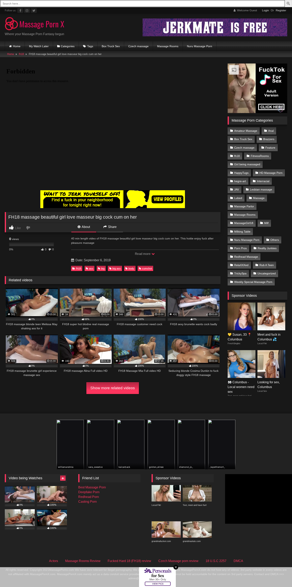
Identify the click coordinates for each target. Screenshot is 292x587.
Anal (271, 130)
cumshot (147, 268)
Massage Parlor (244, 206)
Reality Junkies (267, 248)
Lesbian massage (261, 189)
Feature (270, 147)
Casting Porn (87, 501)
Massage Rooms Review (83, 561)
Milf (266, 223)
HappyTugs (241, 172)
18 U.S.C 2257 (216, 561)
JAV (236, 189)
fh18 (21, 54)
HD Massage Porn (270, 172)
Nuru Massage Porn (199, 46)
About (85, 227)
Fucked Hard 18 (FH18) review (129, 561)
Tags (90, 46)
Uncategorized (266, 273)
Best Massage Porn (92, 487)
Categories (67, 46)
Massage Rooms (167, 46)
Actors (53, 561)
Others (274, 239)
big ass (116, 268)
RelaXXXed (241, 265)
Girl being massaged (247, 164)
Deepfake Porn (89, 492)
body (131, 268)
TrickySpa (240, 273)
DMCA (238, 561)
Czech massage (138, 46)
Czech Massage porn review (178, 561)
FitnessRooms (260, 156)
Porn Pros (240, 248)
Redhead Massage (246, 256)
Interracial (263, 181)
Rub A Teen (266, 265)
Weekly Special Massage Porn (253, 281)
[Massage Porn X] (34, 24)
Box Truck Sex (111, 46)
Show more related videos (112, 388)
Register (281, 10)
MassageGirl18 (243, 223)
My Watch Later (39, 46)
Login (265, 10)
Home (16, 46)
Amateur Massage (245, 130)
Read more (143, 254)
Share (112, 227)
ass (91, 268)
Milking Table (242, 231)
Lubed (238, 198)
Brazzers (268, 139)
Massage (259, 198)
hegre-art (240, 181)
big (102, 268)
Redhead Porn (88, 497)
